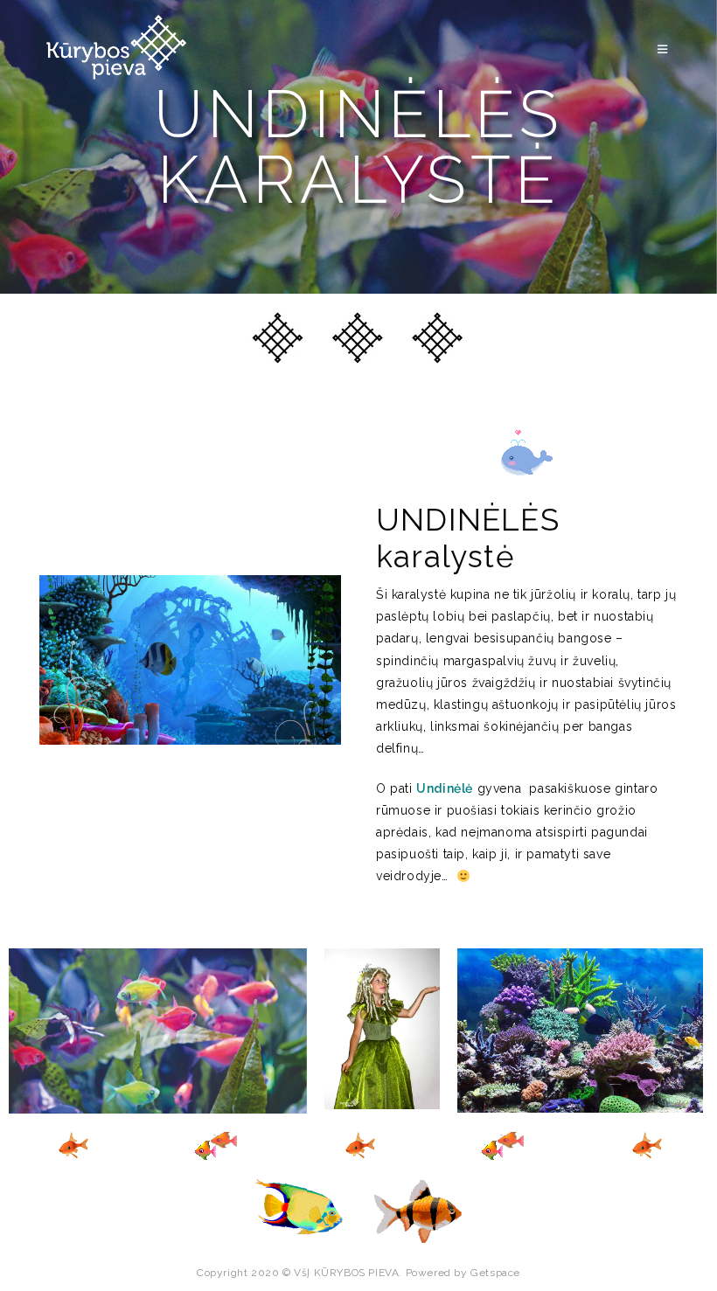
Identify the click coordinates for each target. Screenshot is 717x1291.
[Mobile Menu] (665, 49)
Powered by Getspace (463, 1273)
